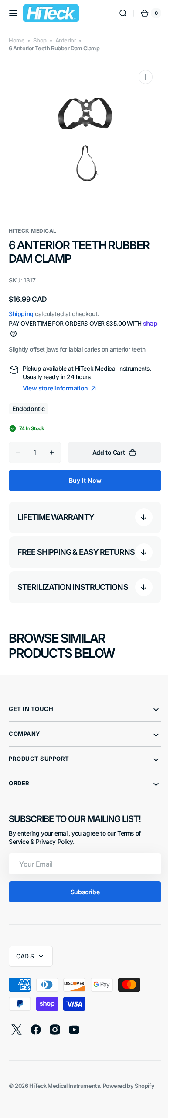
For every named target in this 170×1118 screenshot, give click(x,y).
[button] (13, 13)
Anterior (65, 40)
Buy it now (81, 480)
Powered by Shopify (129, 1090)
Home (16, 40)
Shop (39, 40)
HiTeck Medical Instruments (64, 1090)
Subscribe (81, 896)
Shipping (21, 313)
